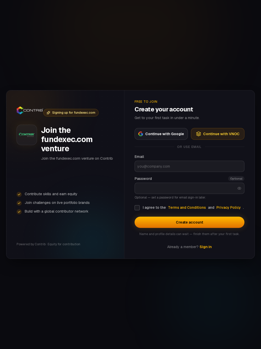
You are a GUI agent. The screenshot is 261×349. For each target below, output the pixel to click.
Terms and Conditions (187, 207)
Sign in (206, 247)
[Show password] (239, 188)
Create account (189, 222)
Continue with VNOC (221, 134)
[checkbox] (137, 207)
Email (139, 156)
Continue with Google (164, 134)
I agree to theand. (193, 207)
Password (143, 178)
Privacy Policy (228, 207)
